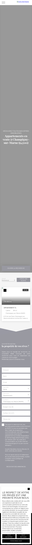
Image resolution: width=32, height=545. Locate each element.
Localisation (5, 399)
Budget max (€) (8, 407)
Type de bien (6, 393)
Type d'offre (6, 387)
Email (5, 382)
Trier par (4, 278)
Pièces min (6, 419)
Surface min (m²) (8, 413)
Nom (5, 376)
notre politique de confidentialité (12, 532)
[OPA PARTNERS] (24, 2)
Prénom (6, 370)
